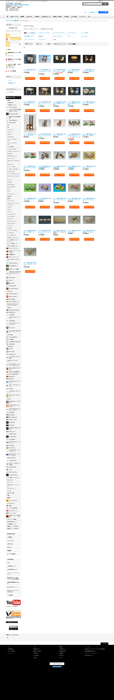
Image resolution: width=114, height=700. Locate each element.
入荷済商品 (35, 653)
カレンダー (61, 657)
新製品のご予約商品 (37, 651)
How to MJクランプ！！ (12, 587)
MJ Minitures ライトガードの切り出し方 (13, 591)
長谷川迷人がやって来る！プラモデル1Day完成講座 (13, 578)
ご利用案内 (9, 537)
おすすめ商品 (35, 655)
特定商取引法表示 (11, 533)
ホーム (9, 646)
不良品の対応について (12, 569)
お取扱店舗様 (10, 559)
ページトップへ (105, 643)
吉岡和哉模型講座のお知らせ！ (13, 583)
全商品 (8, 100)
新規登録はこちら (93, 12)
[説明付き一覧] (77, 43)
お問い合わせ (10, 543)
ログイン (85, 12)
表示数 (26, 43)
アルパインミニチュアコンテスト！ (13, 573)
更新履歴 (9, 550)
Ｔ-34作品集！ (10, 595)
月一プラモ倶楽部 (11, 553)
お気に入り (9, 547)
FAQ (8, 562)
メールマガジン (10, 540)
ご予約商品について (11, 566)
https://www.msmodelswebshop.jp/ (17, 4)
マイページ (10, 653)
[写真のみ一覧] (74, 43)
